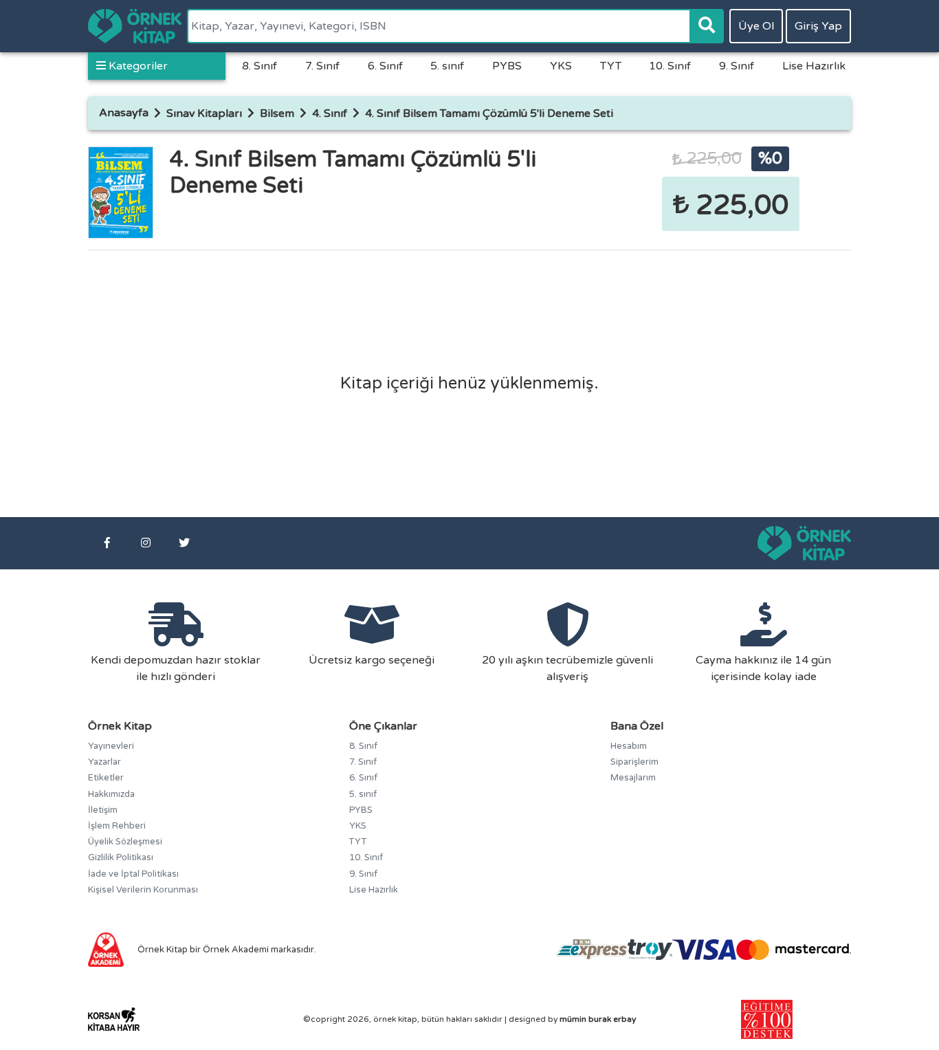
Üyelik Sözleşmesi (125, 841)
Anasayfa (123, 113)
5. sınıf (447, 66)
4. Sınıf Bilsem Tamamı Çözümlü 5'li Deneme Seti (489, 113)
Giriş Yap (818, 26)
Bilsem (277, 113)
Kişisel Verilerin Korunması (143, 889)
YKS (561, 66)
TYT (610, 66)
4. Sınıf (329, 113)
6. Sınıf (385, 66)
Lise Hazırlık (814, 66)
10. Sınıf (670, 66)
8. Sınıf (259, 66)
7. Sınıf (322, 66)
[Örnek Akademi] (106, 949)
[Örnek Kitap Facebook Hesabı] (107, 543)
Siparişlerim (634, 761)
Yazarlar (104, 761)
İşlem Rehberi (117, 825)
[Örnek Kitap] (134, 26)
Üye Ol (756, 26)
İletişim (103, 810)
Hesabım (628, 746)
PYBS (507, 66)
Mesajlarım (633, 777)
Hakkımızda (111, 794)
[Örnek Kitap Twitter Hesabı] (184, 543)
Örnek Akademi (236, 949)
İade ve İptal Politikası (133, 873)
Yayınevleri (111, 746)
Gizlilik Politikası (120, 857)
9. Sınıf (736, 66)
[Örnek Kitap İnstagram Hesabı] (145, 543)
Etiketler (106, 777)
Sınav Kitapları (204, 113)
